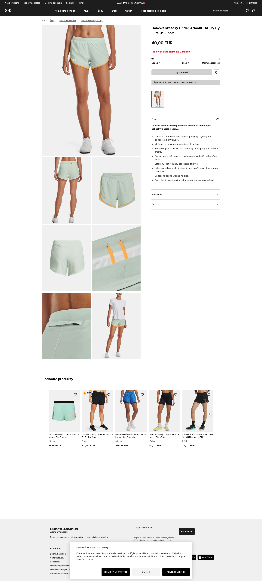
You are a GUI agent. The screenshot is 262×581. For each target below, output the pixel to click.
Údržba (155, 204)
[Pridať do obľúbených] (75, 394)
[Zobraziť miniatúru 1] (66, 190)
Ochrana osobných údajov (62, 569)
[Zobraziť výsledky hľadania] (240, 11)
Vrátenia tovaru (57, 558)
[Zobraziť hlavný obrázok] (91, 90)
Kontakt (70, 3)
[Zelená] (157, 99)
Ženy (52, 20)
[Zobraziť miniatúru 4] (116, 258)
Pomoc (81, 3)
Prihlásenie (238, 3)
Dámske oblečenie (67, 20)
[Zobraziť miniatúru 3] (66, 258)
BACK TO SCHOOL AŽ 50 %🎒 (131, 3)
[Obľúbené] (247, 10)
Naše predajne (12, 3)
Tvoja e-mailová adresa (145, 528)
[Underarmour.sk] (8, 10)
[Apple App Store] (205, 557)
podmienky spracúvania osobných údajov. (154, 540)
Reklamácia (55, 562)
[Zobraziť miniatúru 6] (116, 326)
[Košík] (253, 10)
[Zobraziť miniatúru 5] (66, 326)
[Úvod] (43, 20)
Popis (154, 119)
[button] (217, 72)
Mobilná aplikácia (53, 3)
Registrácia (251, 3)
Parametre (156, 194)
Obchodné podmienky (60, 565)
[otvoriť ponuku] (77, 10)
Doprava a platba (32, 3)
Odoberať (186, 531)
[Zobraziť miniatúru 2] (116, 190)
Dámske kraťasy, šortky (91, 20)
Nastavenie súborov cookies (63, 573)
